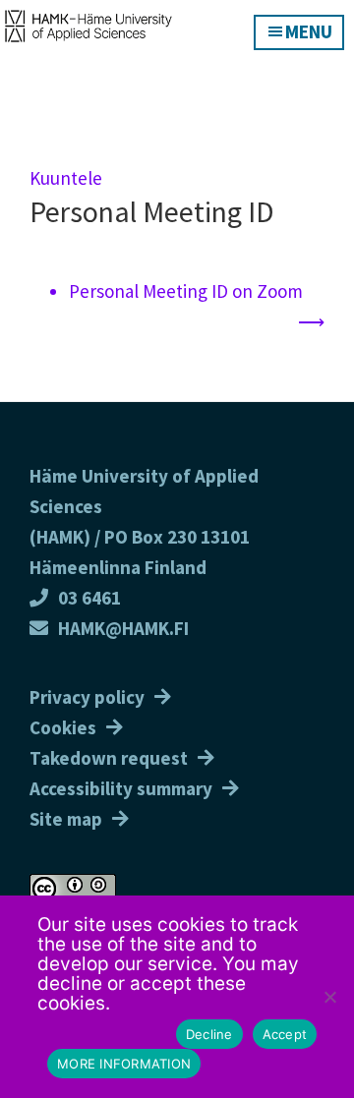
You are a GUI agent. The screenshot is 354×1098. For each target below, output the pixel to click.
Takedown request (109, 758)
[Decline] (329, 997)
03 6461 (89, 597)
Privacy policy (87, 697)
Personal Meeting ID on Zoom (186, 291)
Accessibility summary (121, 788)
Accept (285, 1034)
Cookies (63, 727)
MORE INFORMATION (124, 1063)
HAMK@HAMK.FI (123, 628)
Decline (209, 1034)
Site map (66, 819)
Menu (308, 31)
